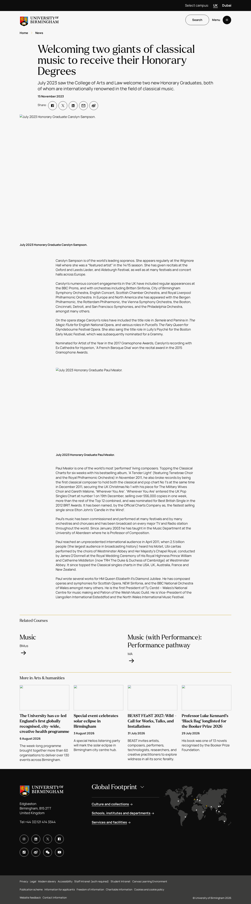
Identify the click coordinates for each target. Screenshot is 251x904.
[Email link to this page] (83, 105)
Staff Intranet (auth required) (91, 881)
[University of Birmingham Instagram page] (24, 839)
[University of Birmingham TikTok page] (24, 852)
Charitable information (119, 889)
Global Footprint (114, 787)
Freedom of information (90, 889)
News (39, 33)
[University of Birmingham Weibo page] (35, 852)
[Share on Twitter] (62, 105)
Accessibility (65, 881)
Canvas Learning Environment (149, 881)
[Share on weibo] (93, 105)
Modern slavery (47, 881)
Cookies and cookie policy (149, 889)
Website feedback (30, 897)
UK (215, 5)
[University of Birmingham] (39, 20)
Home (24, 33)
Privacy (24, 881)
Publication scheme (31, 889)
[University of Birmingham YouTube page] (59, 852)
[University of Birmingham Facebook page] (59, 839)
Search (197, 20)
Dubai (226, 5)
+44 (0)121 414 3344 (40, 822)
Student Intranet (120, 881)
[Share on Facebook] (52, 105)
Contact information (55, 897)
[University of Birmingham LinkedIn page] (35, 839)
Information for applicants (59, 889)
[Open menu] (227, 20)
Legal (33, 881)
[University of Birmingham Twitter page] (47, 839)
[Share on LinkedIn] (73, 105)
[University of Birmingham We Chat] (47, 852)
